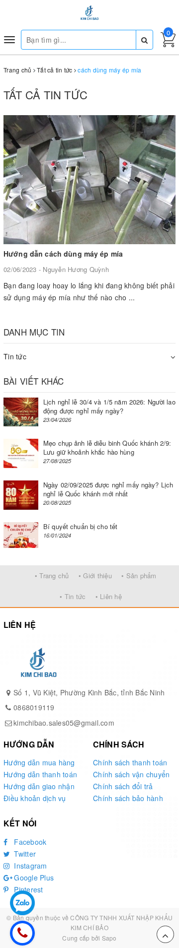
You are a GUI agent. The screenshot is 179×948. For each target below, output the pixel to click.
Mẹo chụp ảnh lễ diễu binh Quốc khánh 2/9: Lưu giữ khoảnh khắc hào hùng (107, 447)
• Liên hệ (108, 596)
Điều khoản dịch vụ (34, 798)
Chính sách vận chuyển (131, 774)
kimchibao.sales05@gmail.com (63, 723)
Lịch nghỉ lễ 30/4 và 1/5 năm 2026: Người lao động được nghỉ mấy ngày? (109, 406)
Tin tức (14, 356)
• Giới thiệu (95, 575)
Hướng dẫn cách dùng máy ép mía (63, 254)
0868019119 (34, 707)
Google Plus (33, 877)
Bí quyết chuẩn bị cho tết (80, 526)
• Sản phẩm (139, 575)
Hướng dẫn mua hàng (39, 762)
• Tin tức (73, 596)
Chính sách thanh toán (130, 762)
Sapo (109, 938)
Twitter (24, 854)
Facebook (29, 842)
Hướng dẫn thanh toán (40, 774)
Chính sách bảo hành (128, 798)
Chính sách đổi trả (123, 786)
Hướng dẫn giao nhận (39, 786)
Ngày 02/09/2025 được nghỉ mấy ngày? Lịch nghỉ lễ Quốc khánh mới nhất (108, 489)
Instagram (29, 866)
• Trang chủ (52, 575)
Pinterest (27, 889)
